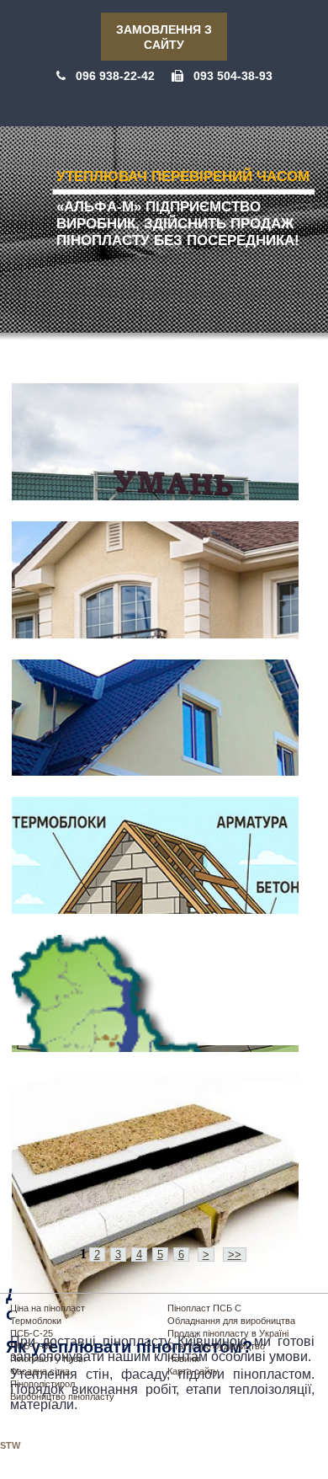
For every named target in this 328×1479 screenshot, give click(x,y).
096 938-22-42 (115, 76)
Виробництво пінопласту (62, 1396)
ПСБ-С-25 (31, 1333)
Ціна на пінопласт (47, 1308)
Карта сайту (193, 1371)
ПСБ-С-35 (31, 1346)
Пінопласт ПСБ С (204, 1308)
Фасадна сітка (40, 1371)
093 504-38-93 (232, 76)
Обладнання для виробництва (231, 1321)
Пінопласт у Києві (47, 1359)
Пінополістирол (42, 1384)
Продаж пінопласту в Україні (227, 1333)
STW (10, 1445)
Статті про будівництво (216, 1346)
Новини (183, 1359)
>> (234, 1254)
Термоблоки (35, 1321)
